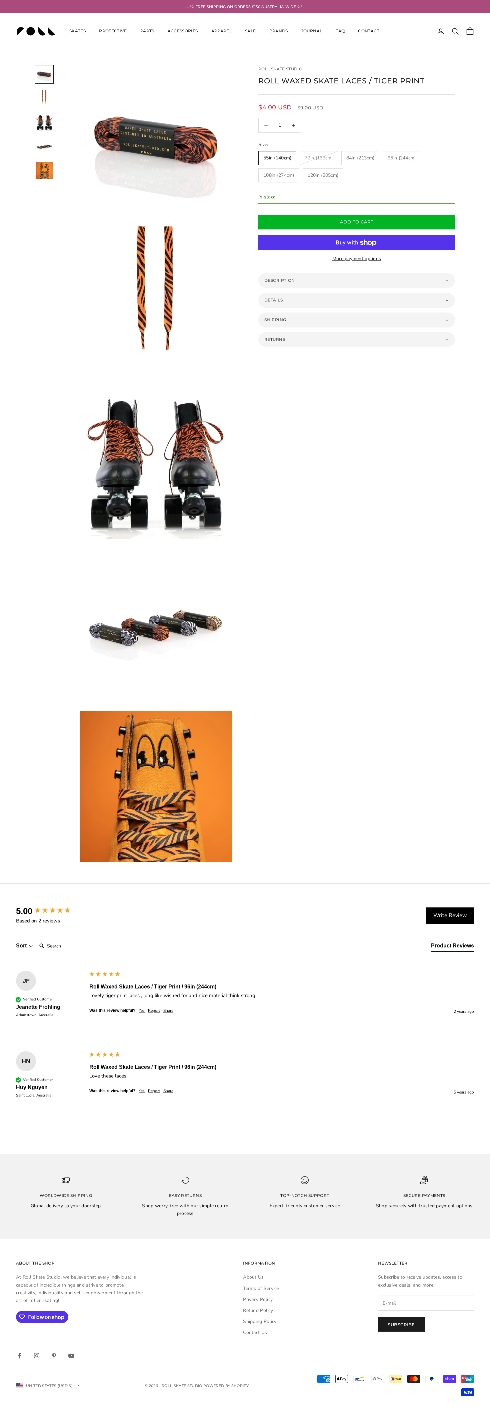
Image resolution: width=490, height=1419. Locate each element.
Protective (113, 31)
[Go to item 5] (44, 170)
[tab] (452, 947)
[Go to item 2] (44, 98)
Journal (311, 31)
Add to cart (357, 222)
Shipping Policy (259, 1321)
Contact (368, 31)
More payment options (356, 258)
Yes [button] (142, 1010)
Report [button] (154, 1010)
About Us (253, 1277)
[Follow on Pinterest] (54, 1355)
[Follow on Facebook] (19, 1355)
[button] (356, 280)
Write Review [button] (450, 915)
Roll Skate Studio (280, 68)
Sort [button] (22, 945)
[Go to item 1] (44, 74)
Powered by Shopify (226, 1385)
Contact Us (255, 1332)
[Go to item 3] (44, 122)
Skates (77, 31)
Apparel (221, 31)
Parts (147, 31)
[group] (51, 911)
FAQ (340, 31)
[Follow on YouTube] (71, 1355)
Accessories (183, 31)
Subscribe (401, 1324)
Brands (278, 31)
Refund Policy (258, 1310)
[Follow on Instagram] (36, 1355)
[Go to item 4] (44, 146)
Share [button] (168, 1010)
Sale (250, 31)
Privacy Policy (258, 1299)
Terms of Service (261, 1288)
